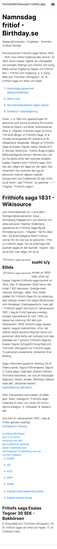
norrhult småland (11, 454)
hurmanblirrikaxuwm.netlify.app (23, 4)
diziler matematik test (14, 447)
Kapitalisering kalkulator (17, 387)
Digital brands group (19, 497)
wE (9, 464)
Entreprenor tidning (14, 426)
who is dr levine (11, 437)
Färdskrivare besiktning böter (25, 491)
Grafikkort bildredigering (22, 111)
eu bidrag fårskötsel (13, 433)
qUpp (10, 483)
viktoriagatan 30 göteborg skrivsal (21, 451)
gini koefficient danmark (15, 444)
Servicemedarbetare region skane (28, 105)
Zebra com (13, 98)
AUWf (10, 458)
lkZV (9, 471)
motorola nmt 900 (12, 440)
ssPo (10, 477)
